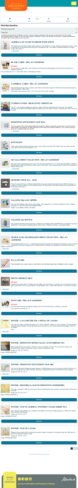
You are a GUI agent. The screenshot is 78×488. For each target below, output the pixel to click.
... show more (15, 51)
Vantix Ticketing (45, 454)
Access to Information (26, 483)
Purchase (39, 55)
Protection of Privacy (47, 483)
